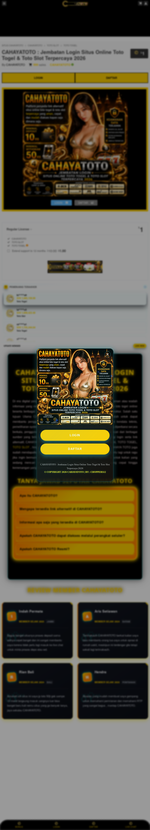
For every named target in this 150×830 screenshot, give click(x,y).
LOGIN (75, 435)
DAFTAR (75, 448)
